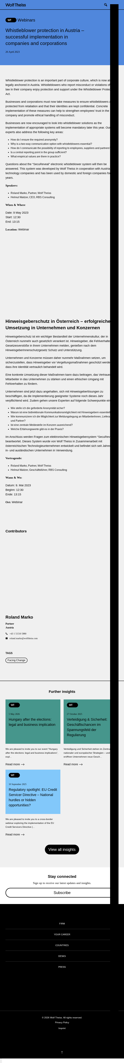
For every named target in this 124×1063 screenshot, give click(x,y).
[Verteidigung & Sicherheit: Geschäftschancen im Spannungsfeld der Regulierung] (91, 732)
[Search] (107, 4)
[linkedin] (65, 1038)
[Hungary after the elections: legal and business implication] (32, 732)
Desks (62, 956)
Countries (62, 945)
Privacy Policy (62, 1022)
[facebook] (53, 1038)
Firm (62, 923)
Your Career (62, 934)
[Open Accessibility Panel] (1, 1060)
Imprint (62, 1028)
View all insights (62, 849)
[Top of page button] (62, 1052)
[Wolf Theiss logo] (15, 5)
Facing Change (16, 660)
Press (62, 967)
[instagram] (59, 1038)
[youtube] (71, 1038)
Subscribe (62, 892)
